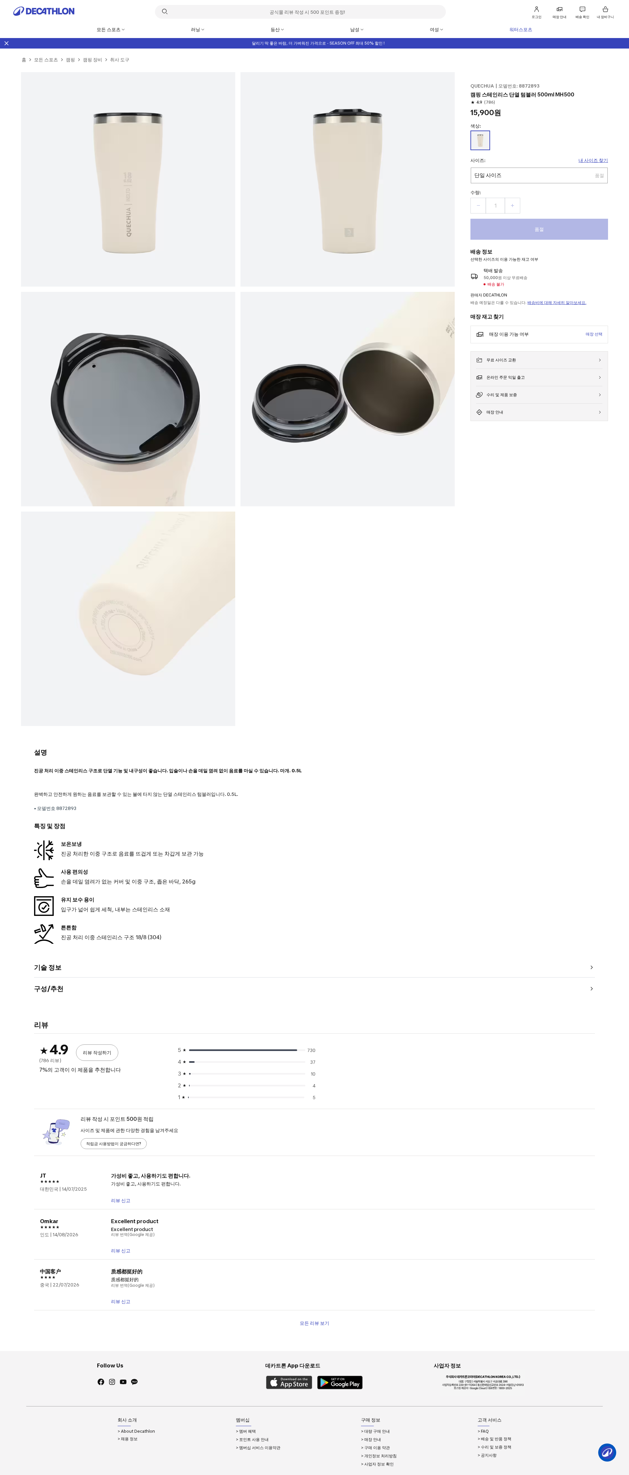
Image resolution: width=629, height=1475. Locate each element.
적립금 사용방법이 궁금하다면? (113, 1143)
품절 (539, 229)
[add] (512, 205)
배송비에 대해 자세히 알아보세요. (556, 302)
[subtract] (478, 205)
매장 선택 (594, 334)
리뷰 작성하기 (97, 1052)
